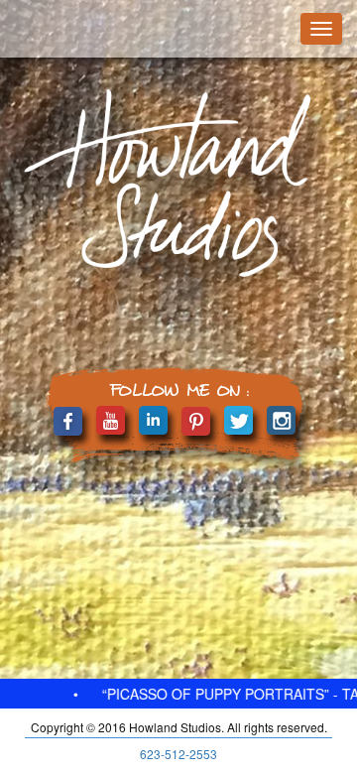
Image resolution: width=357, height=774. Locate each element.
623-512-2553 (178, 753)
